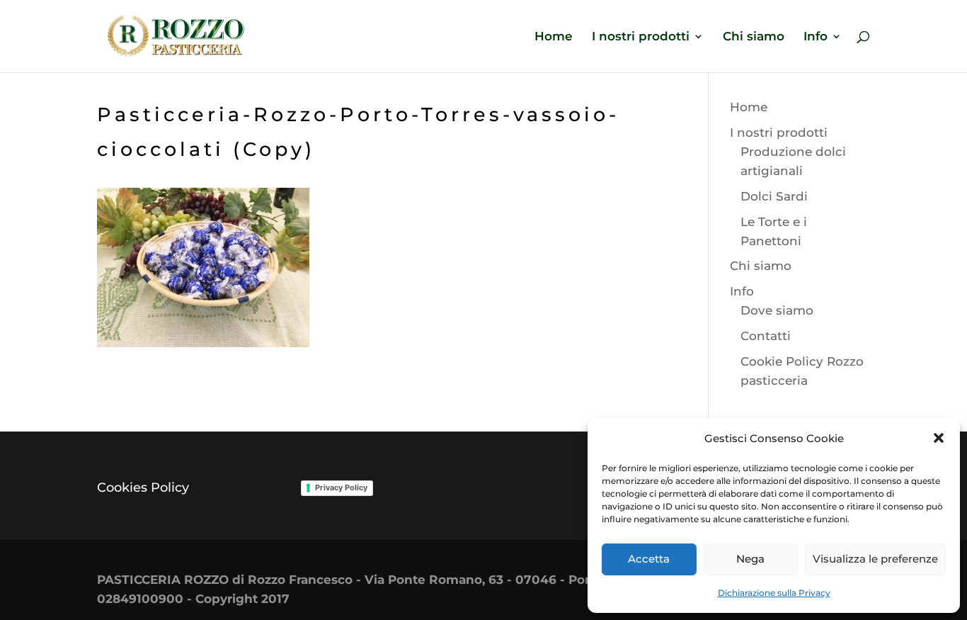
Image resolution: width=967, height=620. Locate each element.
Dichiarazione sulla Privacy (774, 592)
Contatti (765, 336)
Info (815, 37)
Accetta (649, 558)
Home (553, 37)
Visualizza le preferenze (875, 558)
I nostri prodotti (641, 37)
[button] (939, 438)
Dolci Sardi (774, 196)
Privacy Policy (341, 487)
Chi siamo (753, 37)
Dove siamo (776, 310)
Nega (750, 558)
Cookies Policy (143, 487)
